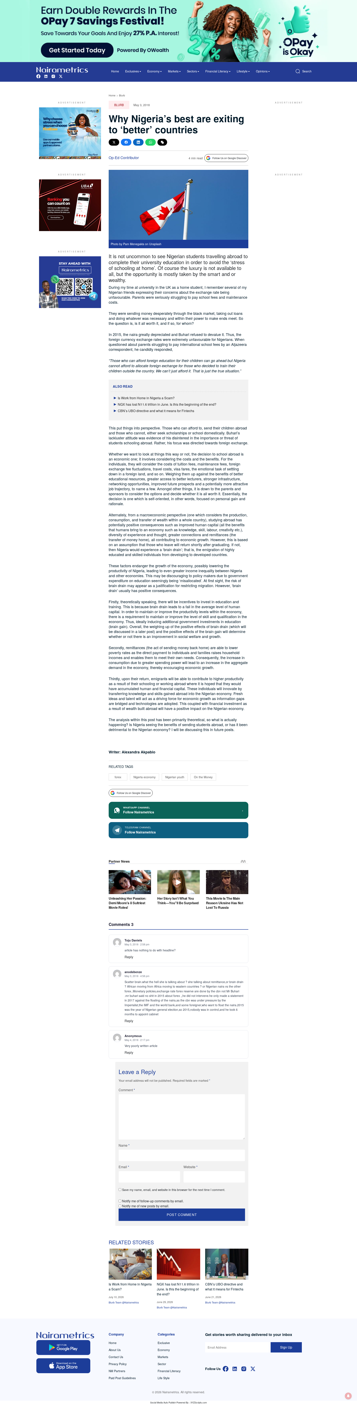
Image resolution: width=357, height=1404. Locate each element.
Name (124, 1145)
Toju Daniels (133, 940)
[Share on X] (114, 142)
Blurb (122, 95)
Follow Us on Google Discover (229, 158)
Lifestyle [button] (242, 71)
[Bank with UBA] (70, 205)
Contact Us (116, 1357)
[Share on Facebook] (126, 142)
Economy (164, 1350)
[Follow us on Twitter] (61, 75)
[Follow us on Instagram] (53, 75)
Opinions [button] (262, 71)
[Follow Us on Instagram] (244, 1368)
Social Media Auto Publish (163, 1402)
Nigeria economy (144, 777)
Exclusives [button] (132, 71)
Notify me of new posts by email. (145, 1206)
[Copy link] (162, 142)
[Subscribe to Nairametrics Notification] (348, 1396)
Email (124, 1166)
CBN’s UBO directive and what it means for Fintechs (156, 410)
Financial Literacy (169, 1371)
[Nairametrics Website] (62, 69)
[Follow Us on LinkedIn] (235, 1368)
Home (115, 71)
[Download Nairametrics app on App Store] (63, 1365)
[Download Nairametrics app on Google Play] (63, 1347)
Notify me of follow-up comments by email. (153, 1201)
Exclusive (164, 1343)
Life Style (164, 1378)
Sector (162, 1364)
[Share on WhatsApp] (150, 142)
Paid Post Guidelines (122, 1378)
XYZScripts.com (198, 1402)
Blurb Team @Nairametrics (124, 1302)
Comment (127, 1089)
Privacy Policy (118, 1364)
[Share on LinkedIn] (138, 142)
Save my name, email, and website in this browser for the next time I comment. (173, 1190)
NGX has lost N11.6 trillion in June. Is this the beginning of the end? (167, 404)
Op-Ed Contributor (124, 157)
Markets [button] (173, 71)
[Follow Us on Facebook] (225, 1368)
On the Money (203, 777)
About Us (115, 1350)
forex (118, 777)
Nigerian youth (174, 777)
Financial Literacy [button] (216, 71)
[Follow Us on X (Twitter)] (253, 1368)
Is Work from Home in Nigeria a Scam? (146, 398)
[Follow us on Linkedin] (46, 75)
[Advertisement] (287, 133)
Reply (129, 956)
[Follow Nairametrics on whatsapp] (70, 282)
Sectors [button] (192, 71)
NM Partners (117, 1371)
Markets (163, 1357)
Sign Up (286, 1347)
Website (190, 1166)
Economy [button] (153, 71)
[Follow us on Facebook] (38, 75)
